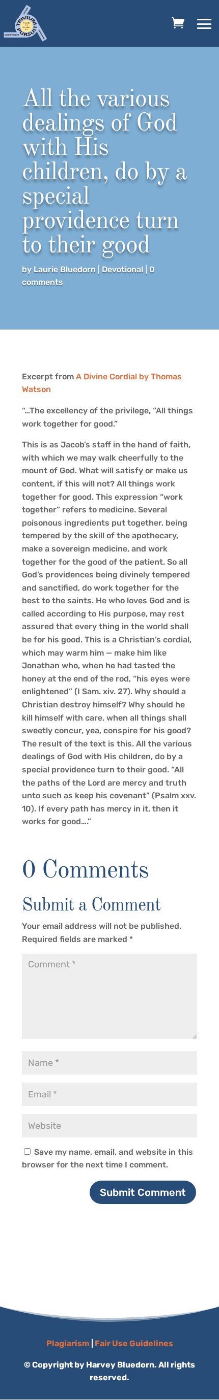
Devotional (122, 269)
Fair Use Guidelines (134, 1343)
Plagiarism (68, 1343)
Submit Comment (143, 1192)
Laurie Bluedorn (65, 269)
